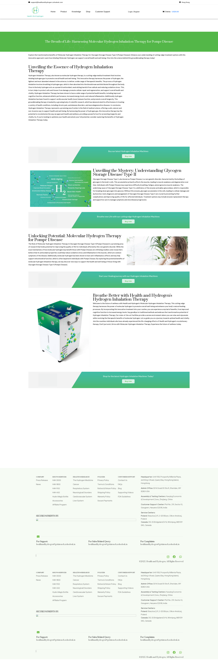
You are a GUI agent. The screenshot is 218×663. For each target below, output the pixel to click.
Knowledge (76, 12)
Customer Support (102, 12)
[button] (63, 11)
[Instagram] (168, 557)
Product (64, 12)
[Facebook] (174, 557)
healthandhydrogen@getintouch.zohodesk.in (55, 544)
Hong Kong (185, 2)
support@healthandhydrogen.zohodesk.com (46, 2)
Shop (88, 12)
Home (53, 12)
